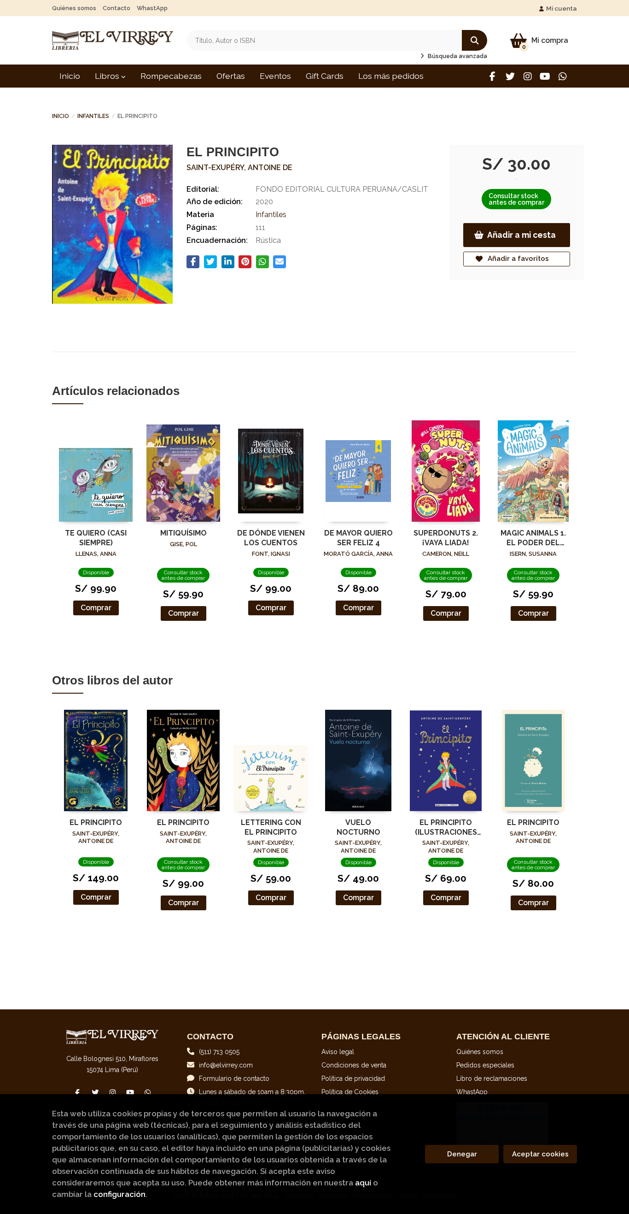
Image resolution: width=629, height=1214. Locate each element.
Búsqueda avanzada (456, 56)
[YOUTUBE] (545, 76)
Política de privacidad (353, 1078)
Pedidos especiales (485, 1065)
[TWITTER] (510, 76)
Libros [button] (108, 76)
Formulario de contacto (234, 1078)
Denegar (462, 1154)
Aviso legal (337, 1051)
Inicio (60, 116)
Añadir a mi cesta (521, 235)
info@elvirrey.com (226, 1065)
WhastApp (152, 8)
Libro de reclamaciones (491, 1078)
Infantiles (93, 116)
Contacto (116, 8)
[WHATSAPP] (562, 76)
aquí (363, 1182)
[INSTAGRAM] (527, 76)
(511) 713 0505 (219, 1051)
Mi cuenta (561, 8)
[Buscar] (474, 40)
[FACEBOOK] (492, 76)
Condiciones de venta (353, 1065)
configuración (119, 1194)
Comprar (96, 607)
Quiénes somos (74, 8)
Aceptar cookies (540, 1154)
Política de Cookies (350, 1092)
